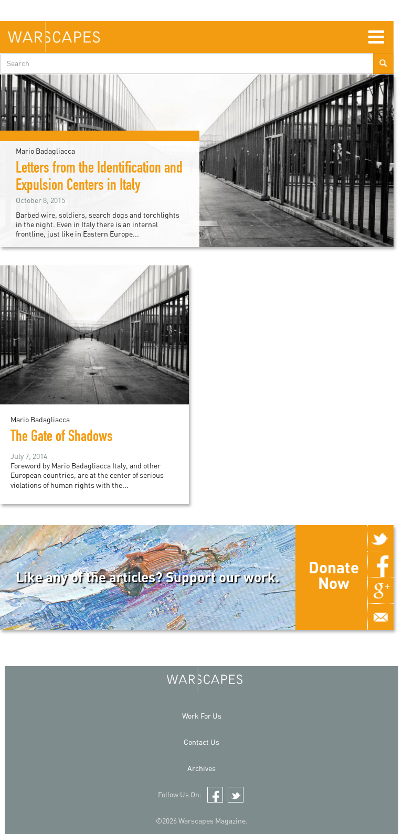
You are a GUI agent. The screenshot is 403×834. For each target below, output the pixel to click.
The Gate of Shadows (61, 438)
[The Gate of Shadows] (94, 333)
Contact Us (201, 741)
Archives (201, 768)
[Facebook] (380, 564)
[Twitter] (380, 538)
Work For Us (201, 715)
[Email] (380, 617)
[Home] (54, 37)
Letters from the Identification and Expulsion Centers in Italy (99, 178)
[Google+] (380, 591)
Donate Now (334, 575)
